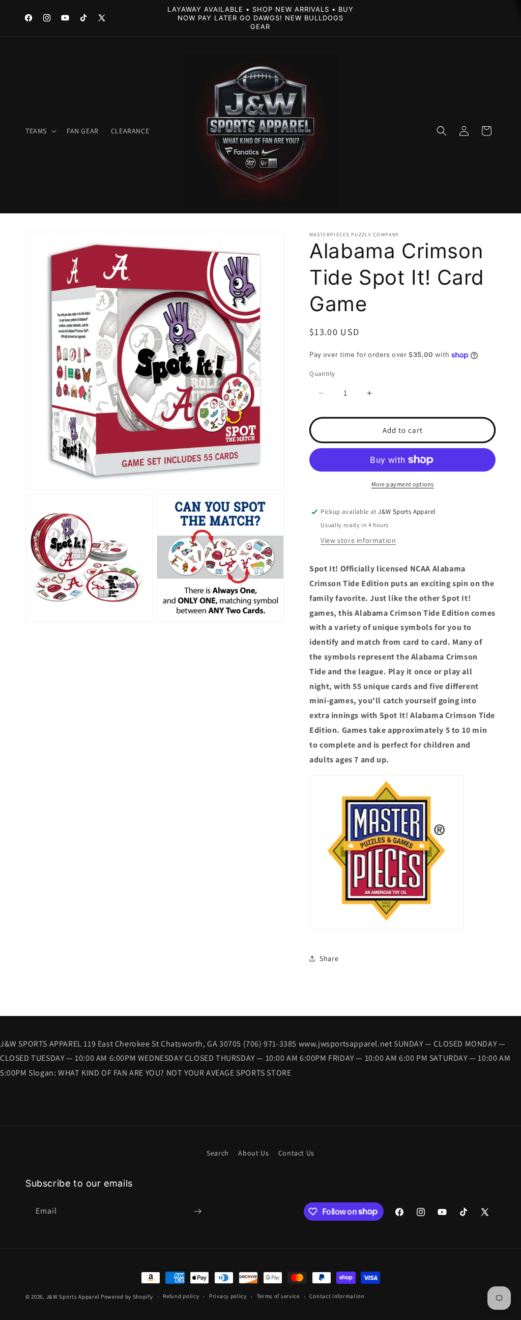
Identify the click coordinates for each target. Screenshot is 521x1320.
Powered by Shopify (127, 1296)
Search (218, 1153)
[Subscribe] (197, 1211)
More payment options (402, 484)
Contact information (336, 1296)
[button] (40, 131)
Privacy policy (228, 1296)
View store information (358, 540)
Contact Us (296, 1153)
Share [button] (329, 958)
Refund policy (181, 1296)
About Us (253, 1153)
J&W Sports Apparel (73, 1296)
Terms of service (278, 1296)
